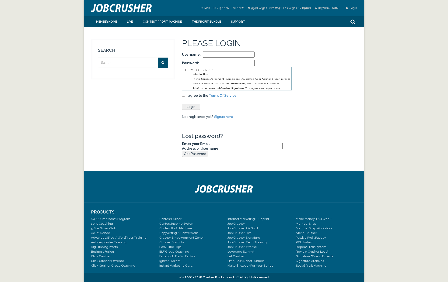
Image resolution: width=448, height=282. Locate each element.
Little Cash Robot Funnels (246, 261)
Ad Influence (100, 233)
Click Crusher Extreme (107, 261)
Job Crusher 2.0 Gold (243, 228)
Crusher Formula (171, 242)
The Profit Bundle (206, 21)
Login (353, 8)
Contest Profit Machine (162, 21)
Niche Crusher (306, 233)
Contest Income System (176, 223)
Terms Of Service (222, 95)
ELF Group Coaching (174, 251)
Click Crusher (101, 256)
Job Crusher (236, 223)
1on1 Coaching (102, 223)
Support (238, 21)
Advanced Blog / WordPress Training (119, 237)
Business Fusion (102, 251)
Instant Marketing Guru (175, 265)
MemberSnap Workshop (314, 228)
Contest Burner (170, 219)
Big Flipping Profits (104, 247)
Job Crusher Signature (244, 237)
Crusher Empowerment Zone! (181, 237)
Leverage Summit (241, 251)
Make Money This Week (313, 219)
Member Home (106, 21)
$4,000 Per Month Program (110, 219)
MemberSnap (306, 223)
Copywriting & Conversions (178, 233)
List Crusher (236, 256)
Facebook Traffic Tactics (177, 256)
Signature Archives (310, 261)
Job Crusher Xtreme (242, 247)
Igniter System (170, 261)
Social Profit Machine (311, 265)
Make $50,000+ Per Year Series (250, 265)
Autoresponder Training (108, 242)
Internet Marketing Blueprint (248, 219)
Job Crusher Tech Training (247, 242)
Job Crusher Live (240, 233)
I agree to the (210, 95)
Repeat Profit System (311, 247)
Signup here (223, 117)
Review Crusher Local (312, 251)
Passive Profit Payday (311, 237)
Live (130, 21)
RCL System (304, 242)
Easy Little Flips (170, 247)
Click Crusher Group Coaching (113, 265)
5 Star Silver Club (103, 228)
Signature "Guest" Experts (314, 256)
